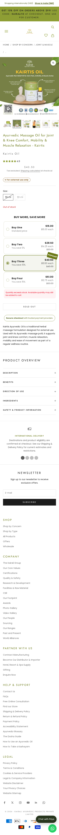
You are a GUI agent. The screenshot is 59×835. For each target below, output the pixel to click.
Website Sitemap (12, 793)
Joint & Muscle (44, 44)
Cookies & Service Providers (17, 773)
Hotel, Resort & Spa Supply (17, 664)
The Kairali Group (12, 562)
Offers (6, 541)
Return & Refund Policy (15, 716)
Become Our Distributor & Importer (21, 659)
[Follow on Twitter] (12, 802)
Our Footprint (10, 598)
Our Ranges (9, 628)
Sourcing (7, 623)
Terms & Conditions (13, 768)
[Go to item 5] (46, 124)
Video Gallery (10, 613)
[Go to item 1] (7, 124)
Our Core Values (11, 568)
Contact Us (9, 691)
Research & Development (16, 583)
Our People (9, 618)
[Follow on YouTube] (28, 802)
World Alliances (11, 638)
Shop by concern (23, 44)
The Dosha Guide (12, 736)
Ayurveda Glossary (13, 731)
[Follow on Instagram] (20, 802)
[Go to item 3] (26, 124)
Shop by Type (10, 531)
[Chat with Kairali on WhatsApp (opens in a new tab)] (52, 828)
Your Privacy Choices (14, 788)
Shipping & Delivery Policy (16, 711)
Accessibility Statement (15, 726)
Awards (7, 603)
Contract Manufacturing (16, 654)
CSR (5, 593)
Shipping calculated (30, 170)
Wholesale (8, 546)
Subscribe (29, 502)
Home (6, 44)
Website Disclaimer (13, 783)
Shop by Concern (12, 526)
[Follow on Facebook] (4, 802)
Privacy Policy (10, 763)
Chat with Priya (46, 819)
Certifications (10, 573)
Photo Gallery (10, 608)
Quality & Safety (11, 578)
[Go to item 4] (36, 124)
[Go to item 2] (17, 124)
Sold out (29, 306)
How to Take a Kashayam (16, 746)
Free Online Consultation (16, 701)
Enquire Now (9, 674)
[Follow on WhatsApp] (43, 802)
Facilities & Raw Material (15, 588)
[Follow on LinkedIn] (36, 802)
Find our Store (10, 706)
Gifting (6, 669)
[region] (29, 440)
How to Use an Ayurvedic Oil (17, 741)
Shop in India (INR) (44, 3)
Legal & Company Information (19, 778)
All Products (9, 536)
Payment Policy (11, 721)
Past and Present (12, 633)
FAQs (5, 696)
